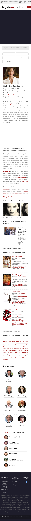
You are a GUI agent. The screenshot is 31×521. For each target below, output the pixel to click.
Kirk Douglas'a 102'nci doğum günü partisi (22, 231)
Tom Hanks (21, 301)
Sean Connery (22, 410)
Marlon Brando (22, 380)
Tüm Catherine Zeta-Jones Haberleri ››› (13, 248)
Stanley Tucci (16, 303)
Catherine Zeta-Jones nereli (10, 356)
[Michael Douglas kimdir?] (9, 390)
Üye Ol (25, 2)
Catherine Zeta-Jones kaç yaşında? (17, 354)
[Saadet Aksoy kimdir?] (22, 390)
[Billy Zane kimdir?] (22, 419)
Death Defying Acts (18, 275)
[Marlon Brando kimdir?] (22, 374)
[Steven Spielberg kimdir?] (9, 419)
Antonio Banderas (9, 380)
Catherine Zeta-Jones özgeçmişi (17, 345)
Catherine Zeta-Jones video (15, 350)
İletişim (29, 1)
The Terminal (16, 291)
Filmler (22, 57)
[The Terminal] (7, 297)
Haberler (22, 54)
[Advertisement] (15, 27)
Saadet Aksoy (22, 396)
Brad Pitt (20, 319)
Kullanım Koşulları (19, 518)
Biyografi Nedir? (15, 481)
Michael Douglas (9, 396)
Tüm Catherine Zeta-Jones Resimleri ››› (13, 217)
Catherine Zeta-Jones (18, 302)
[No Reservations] (7, 262)
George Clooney (16, 321)
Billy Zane (22, 425)
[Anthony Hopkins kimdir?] (9, 404)
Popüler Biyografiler (15, 484)
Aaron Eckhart (20, 267)
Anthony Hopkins (9, 410)
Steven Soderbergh (17, 315)
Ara (29, 7)
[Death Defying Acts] (7, 280)
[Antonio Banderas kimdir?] (9, 374)
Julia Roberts (20, 323)
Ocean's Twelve (17, 310)
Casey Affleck (20, 324)
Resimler (9, 57)
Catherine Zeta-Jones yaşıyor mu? (12, 341)
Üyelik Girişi (20, 2)
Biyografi (9, 54)
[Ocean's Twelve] (7, 315)
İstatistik (9, 61)
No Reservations (17, 256)
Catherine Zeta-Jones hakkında (12, 346)
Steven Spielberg (22, 296)
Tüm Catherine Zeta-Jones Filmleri (12, 331)
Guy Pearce (19, 285)
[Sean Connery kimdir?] (22, 404)
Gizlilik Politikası (10, 518)
